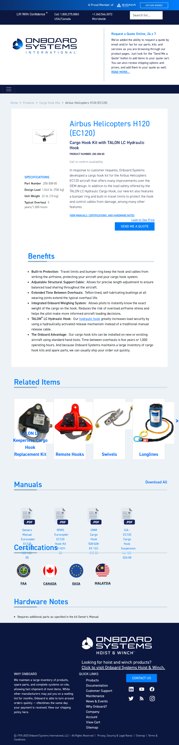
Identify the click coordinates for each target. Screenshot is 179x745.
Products (28, 103)
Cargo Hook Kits (49, 103)
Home (14, 103)
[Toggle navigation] (9, 89)
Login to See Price (143, 220)
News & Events (97, 701)
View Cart (93, 722)
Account (91, 717)
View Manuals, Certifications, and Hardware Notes (102, 215)
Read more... (120, 72)
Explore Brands (154, 5)
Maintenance (95, 696)
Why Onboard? (96, 706)
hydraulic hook (89, 318)
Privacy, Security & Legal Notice (115, 735)
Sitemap (92, 727)
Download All (156, 482)
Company (92, 711)
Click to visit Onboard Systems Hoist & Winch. (123, 667)
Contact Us (141, 678)
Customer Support (99, 690)
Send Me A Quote (135, 226)
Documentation (97, 685)
